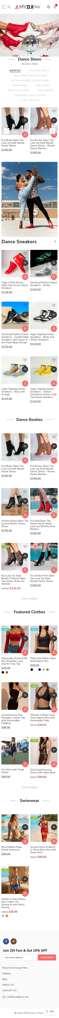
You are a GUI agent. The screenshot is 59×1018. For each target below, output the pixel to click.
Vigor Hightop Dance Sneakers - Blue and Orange (13, 392)
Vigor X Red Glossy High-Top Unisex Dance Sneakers (15, 285)
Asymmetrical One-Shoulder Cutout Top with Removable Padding (13, 719)
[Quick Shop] (25, 135)
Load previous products (50, 241)
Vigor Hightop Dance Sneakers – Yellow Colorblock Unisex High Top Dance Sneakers (43, 393)
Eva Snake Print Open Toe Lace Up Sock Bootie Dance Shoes (42, 578)
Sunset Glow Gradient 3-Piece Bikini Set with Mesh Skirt (43, 850)
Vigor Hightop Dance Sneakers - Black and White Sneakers (42, 337)
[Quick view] (25, 120)
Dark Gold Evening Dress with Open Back (42, 771)
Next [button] (52, 131)
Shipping (6, 973)
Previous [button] (6, 131)
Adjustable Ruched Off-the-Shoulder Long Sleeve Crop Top (14, 661)
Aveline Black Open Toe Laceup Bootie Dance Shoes (15, 523)
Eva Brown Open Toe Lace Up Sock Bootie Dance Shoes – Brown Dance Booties (42, 144)
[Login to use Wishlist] (25, 111)
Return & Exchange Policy (15, 967)
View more (29, 598)
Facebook (6, 941)
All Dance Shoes (29, 63)
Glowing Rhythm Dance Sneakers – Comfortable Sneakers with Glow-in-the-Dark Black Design (15, 338)
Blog (4, 979)
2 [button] (31, 53)
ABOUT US (8, 984)
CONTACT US (9, 990)
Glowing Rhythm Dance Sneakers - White (43, 284)
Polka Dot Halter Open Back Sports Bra (43, 659)
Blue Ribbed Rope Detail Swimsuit (11, 848)
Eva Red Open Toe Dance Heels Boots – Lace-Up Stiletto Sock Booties (42, 524)
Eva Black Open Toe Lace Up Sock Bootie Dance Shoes (13, 143)
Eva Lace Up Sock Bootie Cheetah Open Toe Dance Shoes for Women (13, 579)
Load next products (55, 241)
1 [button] (28, 53)
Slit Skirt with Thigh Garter (12, 771)
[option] (29, 35)
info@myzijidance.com (18, 996)
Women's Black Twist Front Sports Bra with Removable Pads (42, 718)
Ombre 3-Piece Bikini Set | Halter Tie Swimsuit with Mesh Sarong (13, 903)
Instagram (14, 941)
